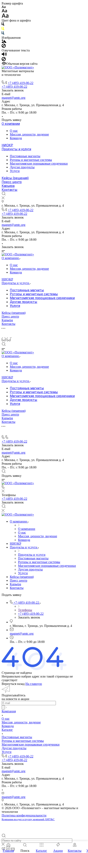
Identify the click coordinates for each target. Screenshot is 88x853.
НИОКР (7, 145)
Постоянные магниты (25, 156)
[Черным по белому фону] (3, 25)
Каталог (7, 729)
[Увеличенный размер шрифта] (5, 16)
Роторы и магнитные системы (31, 160)
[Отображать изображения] (4, 41)
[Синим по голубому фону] (3, 34)
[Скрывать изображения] (4, 46)
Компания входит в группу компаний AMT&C (28, 819)
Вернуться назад (13, 684)
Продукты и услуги (16, 149)
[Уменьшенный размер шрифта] (4, 7)
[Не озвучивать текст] (4, 60)
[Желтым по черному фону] (3, 29)
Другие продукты (22, 167)
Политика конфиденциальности (24, 815)
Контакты (9, 190)
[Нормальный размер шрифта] (4, 11)
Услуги (15, 171)
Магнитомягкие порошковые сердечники (39, 163)
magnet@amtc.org (13, 97)
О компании (11, 124)
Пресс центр (12, 182)
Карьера (8, 186)
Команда (16, 138)
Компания (9, 711)
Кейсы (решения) (15, 178)
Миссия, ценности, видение (29, 134)
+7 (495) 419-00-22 (20, 83)
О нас (14, 130)
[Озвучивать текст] (4, 55)
